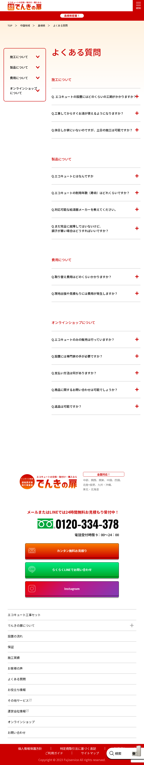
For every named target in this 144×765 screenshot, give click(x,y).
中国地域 (25, 25)
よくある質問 (17, 679)
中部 (85, 480)
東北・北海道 (91, 489)
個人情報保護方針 (30, 748)
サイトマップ (90, 753)
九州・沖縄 (104, 485)
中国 (109, 480)
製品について (19, 67)
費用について (19, 78)
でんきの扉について (21, 625)
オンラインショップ (21, 722)
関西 (93, 480)
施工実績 (14, 657)
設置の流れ (15, 636)
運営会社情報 (17, 711)
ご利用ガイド (54, 753)
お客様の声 (15, 668)
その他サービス (18, 700)
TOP (10, 25)
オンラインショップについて (23, 90)
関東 (101, 480)
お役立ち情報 (17, 689)
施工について (19, 56)
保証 (11, 647)
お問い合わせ (17, 732)
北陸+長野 (89, 485)
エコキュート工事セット (24, 614)
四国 (117, 480)
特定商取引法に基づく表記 (78, 748)
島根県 (41, 25)
